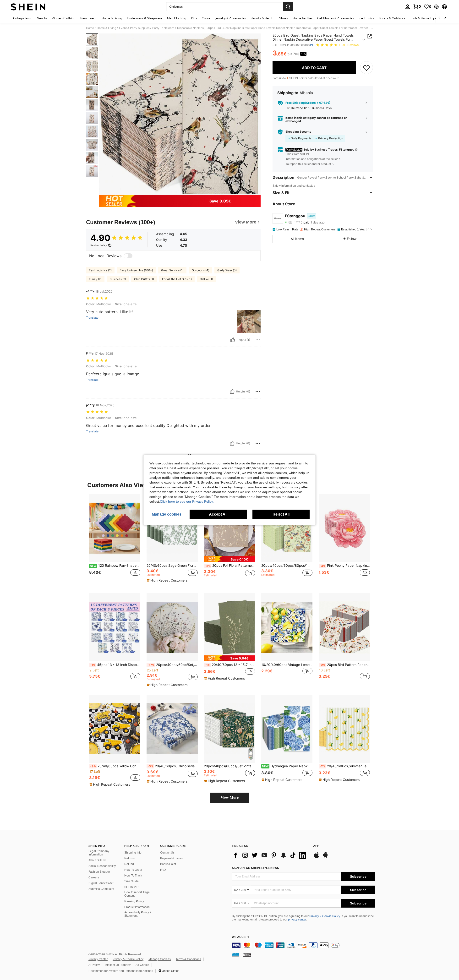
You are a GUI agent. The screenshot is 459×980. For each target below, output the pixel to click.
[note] (168, 580)
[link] (417, 6)
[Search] (288, 6)
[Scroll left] (439, 18)
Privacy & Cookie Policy (324, 916)
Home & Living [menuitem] (112, 18)
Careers (93, 877)
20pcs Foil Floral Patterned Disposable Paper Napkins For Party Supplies (230, 565)
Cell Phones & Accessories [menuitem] (335, 18)
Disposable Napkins (190, 28)
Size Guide (131, 881)
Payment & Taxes (171, 858)
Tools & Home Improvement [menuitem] (429, 18)
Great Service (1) (172, 270)
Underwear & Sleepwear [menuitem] (144, 18)
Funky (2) (95, 279)
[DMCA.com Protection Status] (247, 954)
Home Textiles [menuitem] (302, 18)
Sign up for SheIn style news (255, 868)
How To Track (133, 875)
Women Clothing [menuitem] (64, 18)
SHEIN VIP (131, 887)
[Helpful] (232, 340)
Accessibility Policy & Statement (138, 914)
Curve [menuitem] (206, 18)
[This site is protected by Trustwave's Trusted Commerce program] (235, 954)
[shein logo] (28, 6)
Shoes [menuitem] (283, 18)
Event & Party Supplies (134, 28)
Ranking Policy (134, 901)
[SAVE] (366, 67)
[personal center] (407, 7)
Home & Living (106, 28)
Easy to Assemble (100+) (136, 270)
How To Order (133, 869)
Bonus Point (168, 864)
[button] (436, 7)
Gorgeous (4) (200, 270)
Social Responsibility (102, 866)
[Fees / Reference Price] (288, 54)
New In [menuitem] (42, 18)
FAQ (163, 869)
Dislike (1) (206, 279)
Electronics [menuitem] (366, 18)
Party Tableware (163, 28)
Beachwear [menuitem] (88, 18)
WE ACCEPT (240, 937)
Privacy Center (98, 959)
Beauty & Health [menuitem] (262, 18)
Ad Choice (142, 965)
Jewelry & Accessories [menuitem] (230, 18)
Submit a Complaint (101, 889)
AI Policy (94, 965)
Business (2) (118, 279)
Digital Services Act (100, 883)
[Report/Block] (258, 340)
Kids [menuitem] (194, 18)
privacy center (297, 919)
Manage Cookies (159, 959)
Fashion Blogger (99, 871)
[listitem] (114, 540)
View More (230, 797)
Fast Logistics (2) (100, 270)
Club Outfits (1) (144, 279)
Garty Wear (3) (227, 270)
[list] (270, 855)
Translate (92, 317)
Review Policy (98, 245)
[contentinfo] (303, 945)
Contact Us (167, 852)
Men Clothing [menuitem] (176, 18)
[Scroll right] (445, 18)
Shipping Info (133, 852)
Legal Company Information (98, 852)
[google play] (325, 857)
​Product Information (137, 907)
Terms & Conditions (188, 959)
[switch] (128, 255)
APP (316, 846)
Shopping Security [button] (298, 131)
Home (90, 28)
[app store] (316, 857)
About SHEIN (97, 860)
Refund (129, 864)
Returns (129, 858)
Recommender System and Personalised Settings (120, 971)
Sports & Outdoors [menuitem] (392, 18)
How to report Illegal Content (137, 894)
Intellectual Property (118, 965)
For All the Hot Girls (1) (177, 279)
